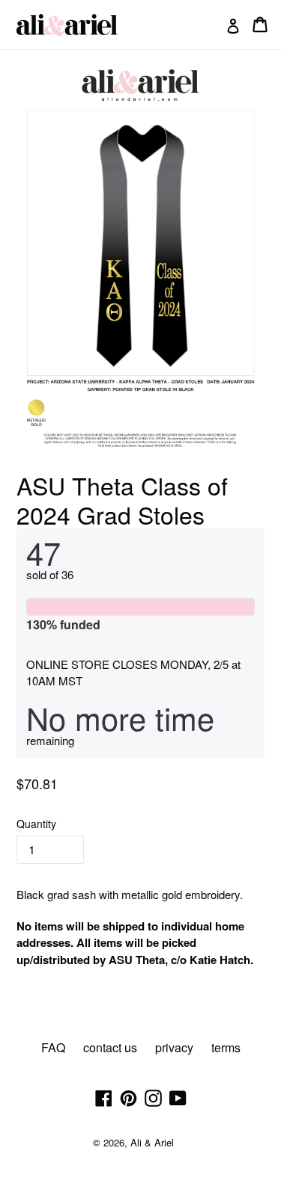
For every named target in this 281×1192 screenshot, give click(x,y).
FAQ (53, 1047)
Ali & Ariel (152, 1142)
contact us (110, 1047)
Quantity (36, 823)
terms (226, 1047)
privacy (174, 1047)
